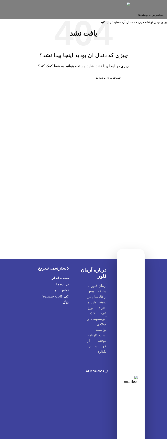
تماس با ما (61, 290)
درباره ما (62, 284)
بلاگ (66, 302)
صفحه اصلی (60, 278)
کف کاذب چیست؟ (55, 296)
